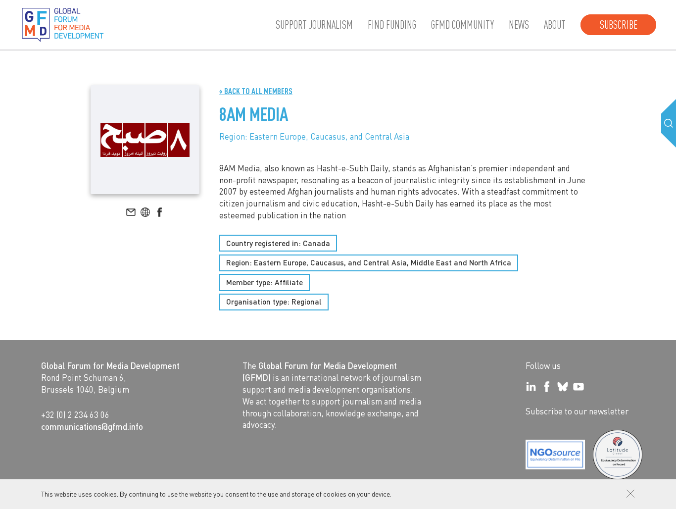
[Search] (668, 123)
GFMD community (462, 24)
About (555, 24)
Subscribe (618, 24)
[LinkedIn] (531, 386)
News (519, 24)
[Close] (630, 493)
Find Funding (392, 24)
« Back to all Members (255, 91)
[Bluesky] (562, 386)
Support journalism (314, 24)
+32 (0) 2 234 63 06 (75, 414)
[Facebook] (546, 386)
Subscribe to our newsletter (577, 411)
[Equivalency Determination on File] (555, 454)
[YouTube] (578, 386)
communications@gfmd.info (92, 426)
